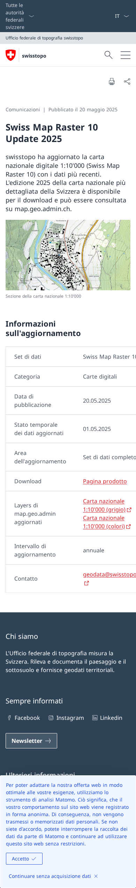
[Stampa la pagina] (111, 81)
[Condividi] (127, 81)
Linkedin (111, 718)
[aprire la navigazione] (125, 55)
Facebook (27, 718)
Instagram (70, 718)
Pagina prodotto (105, 481)
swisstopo (34, 55)
